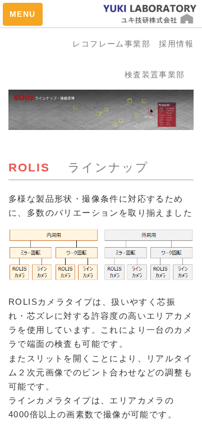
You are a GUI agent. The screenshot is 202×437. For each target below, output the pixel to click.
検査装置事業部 (159, 74)
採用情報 (176, 43)
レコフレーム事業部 (115, 43)
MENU (23, 14)
